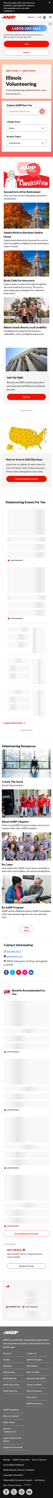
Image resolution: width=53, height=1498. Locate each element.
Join (26, 44)
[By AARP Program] (26, 889)
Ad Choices (40, 1480)
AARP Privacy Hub (21, 1459)
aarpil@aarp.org (14, 956)
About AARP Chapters (15, 821)
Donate (6, 1359)
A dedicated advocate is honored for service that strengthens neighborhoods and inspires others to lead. (26, 243)
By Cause (7, 864)
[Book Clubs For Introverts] (26, 263)
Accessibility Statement (13, 1464)
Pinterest (18, 972)
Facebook (6, 972)
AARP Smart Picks (11, 1384)
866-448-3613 (13, 951)
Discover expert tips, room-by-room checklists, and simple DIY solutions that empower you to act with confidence (19, 7)
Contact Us (31, 1353)
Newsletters (31, 1366)
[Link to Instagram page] (22, 1492)
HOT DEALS (14, 1250)
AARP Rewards (10, 1378)
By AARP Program (13, 907)
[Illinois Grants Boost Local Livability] (26, 310)
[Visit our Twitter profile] (14, 1492)
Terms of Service (39, 1459)
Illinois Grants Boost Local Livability (25, 327)
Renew (26, 52)
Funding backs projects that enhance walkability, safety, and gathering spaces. (24, 332)
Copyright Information (13, 1475)
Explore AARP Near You (19, 105)
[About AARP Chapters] (26, 803)
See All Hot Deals (26, 1266)
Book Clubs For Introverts (19, 280)
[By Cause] (26, 846)
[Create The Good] (26, 763)
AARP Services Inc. (34, 1403)
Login (39, 17)
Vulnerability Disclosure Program (17, 1480)
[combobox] (26, 111)
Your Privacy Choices (12, 1485)
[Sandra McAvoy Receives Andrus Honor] (26, 216)
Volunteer (7, 1366)
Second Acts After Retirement (22, 191)
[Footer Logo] (26, 1332)
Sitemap (6, 1459)
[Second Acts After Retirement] (26, 175)
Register (31, 17)
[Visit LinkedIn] (29, 1492)
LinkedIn (31, 972)
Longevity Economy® (12, 1447)
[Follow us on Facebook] (6, 1492)
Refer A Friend (32, 1372)
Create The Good (12, 781)
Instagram (24, 972)
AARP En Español (34, 1359)
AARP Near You (10, 1391)
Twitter (12, 972)
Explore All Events (13, 723)
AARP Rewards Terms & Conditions (18, 1470)
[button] (50, 17)
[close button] (50, 23)
